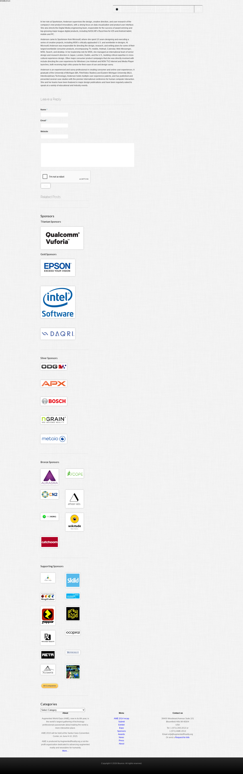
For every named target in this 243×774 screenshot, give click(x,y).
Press (121, 740)
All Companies (49, 686)
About (187, 9)
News (121, 737)
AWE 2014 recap (121, 718)
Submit (121, 722)
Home (117, 9)
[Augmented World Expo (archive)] (59, 19)
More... (65, 751)
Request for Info (182, 737)
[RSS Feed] (198, 9)
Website (44, 131)
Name (43, 109)
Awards (174, 9)
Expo (161, 9)
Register (128, 9)
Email (43, 120)
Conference (146, 9)
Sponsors (121, 731)
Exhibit (121, 725)
